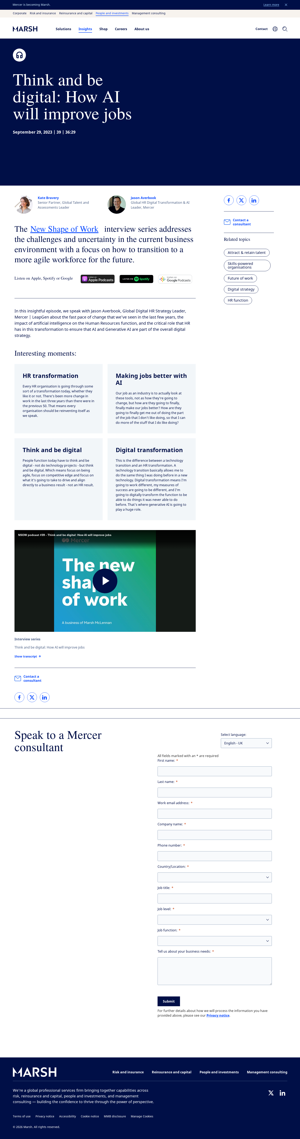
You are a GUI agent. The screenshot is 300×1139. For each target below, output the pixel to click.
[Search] (285, 28)
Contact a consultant (32, 678)
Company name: (170, 824)
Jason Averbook (143, 198)
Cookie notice (90, 1116)
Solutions (63, 29)
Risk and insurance (43, 13)
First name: (166, 760)
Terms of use (22, 1116)
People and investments (112, 13)
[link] (19, 697)
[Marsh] (35, 1072)
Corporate (20, 13)
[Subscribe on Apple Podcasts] (98, 279)
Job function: (167, 930)
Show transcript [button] (25, 656)
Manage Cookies (142, 1116)
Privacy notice (218, 1015)
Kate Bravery (48, 198)
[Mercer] (30, 29)
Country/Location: (172, 866)
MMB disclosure (115, 1116)
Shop (103, 29)
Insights (85, 29)
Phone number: (170, 845)
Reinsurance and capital (75, 13)
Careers (121, 29)
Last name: (166, 781)
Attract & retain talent (247, 252)
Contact (262, 29)
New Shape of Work (64, 228)
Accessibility (67, 1116)
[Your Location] (275, 28)
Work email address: (173, 803)
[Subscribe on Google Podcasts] (175, 279)
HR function (238, 300)
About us (141, 29)
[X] (271, 1093)
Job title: (164, 888)
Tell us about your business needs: (184, 951)
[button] (286, 5)
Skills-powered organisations (240, 265)
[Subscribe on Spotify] (136, 279)
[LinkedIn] (282, 1093)
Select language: (233, 734)
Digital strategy (241, 289)
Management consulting (149, 13)
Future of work (240, 278)
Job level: (164, 909)
